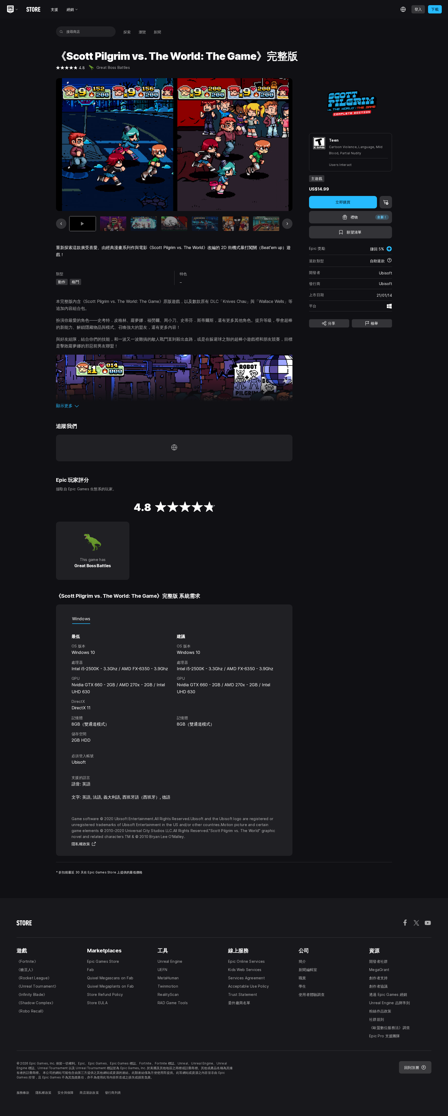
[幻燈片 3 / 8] (143, 223)
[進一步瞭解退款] (389, 261)
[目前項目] (82, 223)
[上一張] (61, 223)
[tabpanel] (174, 684)
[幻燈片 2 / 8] (113, 223)
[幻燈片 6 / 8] (235, 223)
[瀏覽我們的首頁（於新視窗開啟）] (174, 448)
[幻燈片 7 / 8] (266, 223)
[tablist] (174, 619)
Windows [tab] (81, 618)
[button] (174, 405)
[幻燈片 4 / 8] (174, 223)
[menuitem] (127, 31)
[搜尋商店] (61, 31)
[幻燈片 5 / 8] (205, 223)
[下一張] (287, 223)
